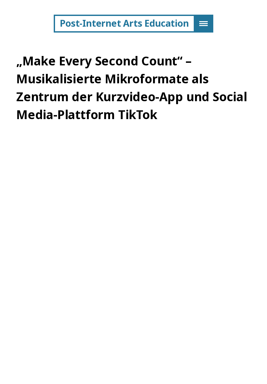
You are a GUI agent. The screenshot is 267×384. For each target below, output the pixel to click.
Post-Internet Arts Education (124, 23)
